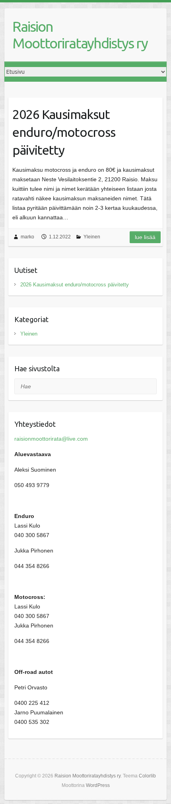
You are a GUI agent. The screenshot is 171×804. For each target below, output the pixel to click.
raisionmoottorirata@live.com (51, 439)
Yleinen (92, 237)
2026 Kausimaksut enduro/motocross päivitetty (63, 132)
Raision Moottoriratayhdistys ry (80, 34)
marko (27, 237)
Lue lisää (145, 237)
